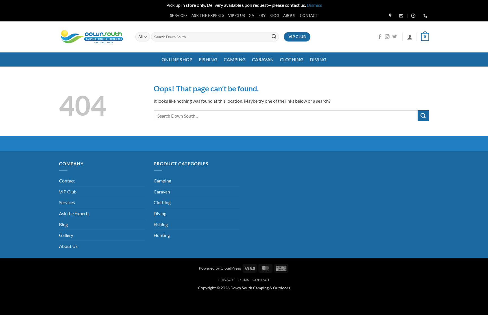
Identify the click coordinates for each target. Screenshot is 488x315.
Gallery (257, 15)
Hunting (162, 235)
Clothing (292, 59)
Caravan (263, 59)
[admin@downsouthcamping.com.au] (402, 16)
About (289, 15)
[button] (410, 37)
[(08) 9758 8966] (426, 16)
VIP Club (236, 15)
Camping (235, 59)
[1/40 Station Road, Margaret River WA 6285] (391, 16)
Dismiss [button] (314, 5)
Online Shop (177, 59)
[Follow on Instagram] (387, 36)
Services (179, 15)
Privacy (226, 279)
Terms (243, 279)
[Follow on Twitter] (394, 36)
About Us (68, 246)
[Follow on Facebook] (380, 36)
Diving (318, 59)
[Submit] (274, 37)
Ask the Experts (207, 15)
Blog (274, 15)
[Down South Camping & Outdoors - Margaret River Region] (93, 37)
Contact (309, 15)
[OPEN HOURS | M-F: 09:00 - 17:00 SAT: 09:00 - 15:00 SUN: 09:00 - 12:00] (414, 16)
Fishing (208, 59)
